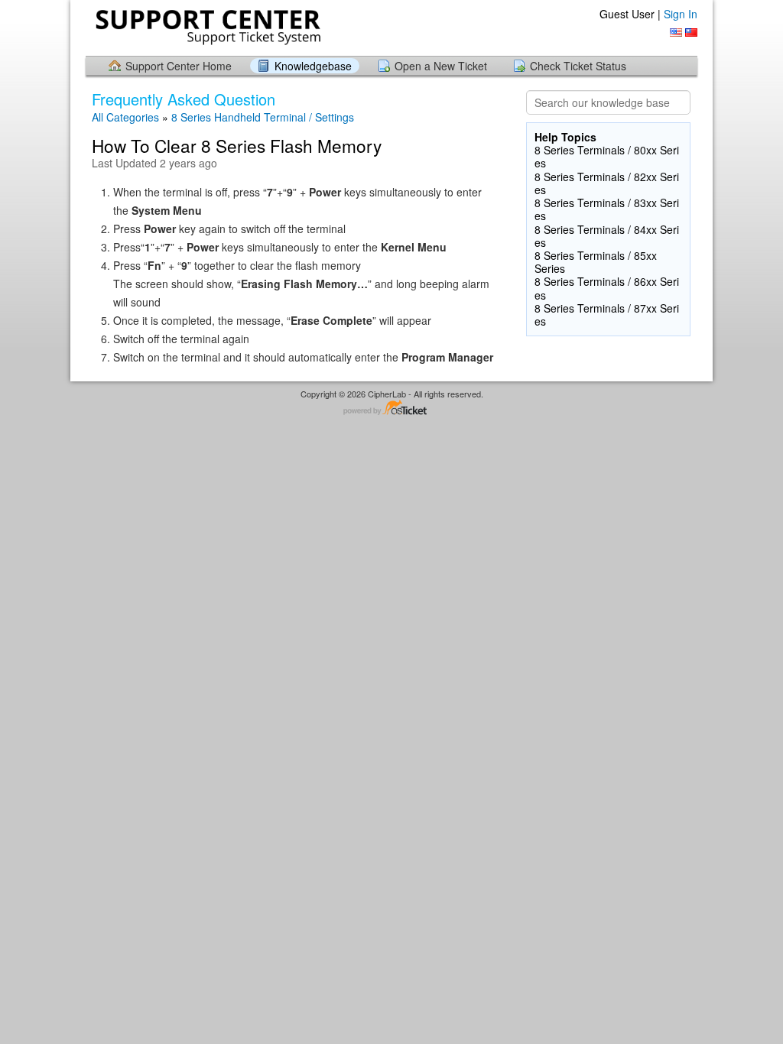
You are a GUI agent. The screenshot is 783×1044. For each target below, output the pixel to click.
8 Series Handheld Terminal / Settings (262, 117)
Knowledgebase (313, 65)
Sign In (680, 13)
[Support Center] (206, 27)
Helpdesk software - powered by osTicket (391, 408)
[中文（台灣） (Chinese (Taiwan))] (691, 32)
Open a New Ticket (441, 65)
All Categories (125, 117)
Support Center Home (178, 65)
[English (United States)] (676, 32)
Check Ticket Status (578, 65)
